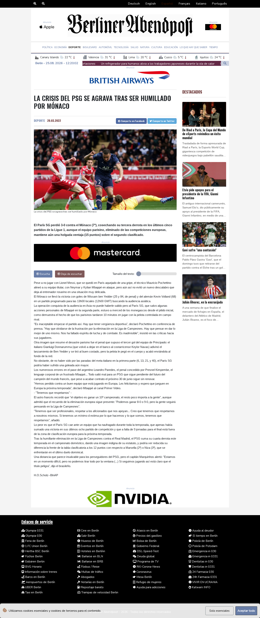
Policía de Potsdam (204, 546)
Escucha (44, 274)
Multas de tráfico (92, 572)
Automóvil (105, 47)
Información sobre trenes (40, 572)
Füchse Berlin (33, 556)
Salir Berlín (88, 536)
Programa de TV (147, 561)
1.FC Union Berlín (35, 546)
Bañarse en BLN (92, 556)
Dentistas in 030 (202, 561)
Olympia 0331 (34, 530)
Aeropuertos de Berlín (40, 582)
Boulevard (90, 47)
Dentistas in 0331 (203, 567)
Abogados (87, 577)
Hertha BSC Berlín (36, 551)
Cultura (156, 47)
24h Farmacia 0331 (204, 577)
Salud (134, 47)
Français (184, 4)
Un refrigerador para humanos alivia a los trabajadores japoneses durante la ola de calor (120, 64)
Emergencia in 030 (203, 551)
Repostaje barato (92, 587)
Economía (60, 47)
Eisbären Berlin (34, 561)
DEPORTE (39, 120)
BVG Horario (33, 567)
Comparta (132, 121)
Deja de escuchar (71, 274)
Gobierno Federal (147, 546)
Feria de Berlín (34, 541)
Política (47, 47)
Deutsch (134, 4)
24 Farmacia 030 (202, 572)
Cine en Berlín (89, 530)
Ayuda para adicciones (150, 587)
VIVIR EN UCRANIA (204, 582)
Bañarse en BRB (92, 561)
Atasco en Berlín (147, 530)
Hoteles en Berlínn (92, 551)
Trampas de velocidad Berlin (99, 592)
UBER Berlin (32, 587)
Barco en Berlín (34, 577)
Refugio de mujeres (148, 582)
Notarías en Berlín (92, 582)
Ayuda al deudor (202, 530)
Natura (144, 47)
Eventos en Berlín (92, 546)
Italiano (201, 4)
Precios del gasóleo (148, 536)
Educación (171, 47)
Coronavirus (144, 572)
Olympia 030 (33, 536)
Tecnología (121, 47)
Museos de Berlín (92, 541)
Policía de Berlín (202, 541)
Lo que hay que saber (193, 47)
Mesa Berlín (144, 577)
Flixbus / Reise (90, 567)
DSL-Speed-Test (147, 551)
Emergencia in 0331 (204, 556)
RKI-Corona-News (148, 567)
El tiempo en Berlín (205, 536)
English (150, 4)
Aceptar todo (246, 611)
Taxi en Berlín (33, 592)
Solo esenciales (219, 611)
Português (219, 4)
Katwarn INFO (200, 587)
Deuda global (145, 556)
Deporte (75, 47)
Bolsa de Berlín (146, 541)
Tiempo (213, 47)
